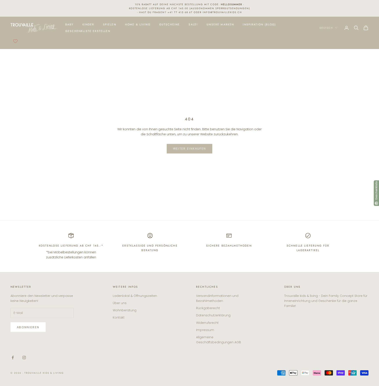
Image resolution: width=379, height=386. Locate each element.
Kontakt (119, 317)
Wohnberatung (124, 310)
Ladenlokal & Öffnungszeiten (135, 296)
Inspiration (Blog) (259, 24)
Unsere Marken (220, 24)
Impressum (205, 330)
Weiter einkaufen (189, 148)
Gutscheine (169, 24)
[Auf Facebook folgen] (13, 357)
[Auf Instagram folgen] (24, 357)
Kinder (88, 24)
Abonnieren (28, 327)
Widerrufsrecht (207, 323)
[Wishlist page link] (15, 41)
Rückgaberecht (208, 308)
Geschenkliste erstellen (87, 31)
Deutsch (326, 28)
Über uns (120, 303)
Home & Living (137, 24)
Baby (69, 24)
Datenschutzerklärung (213, 315)
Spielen (109, 24)
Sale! (193, 24)
